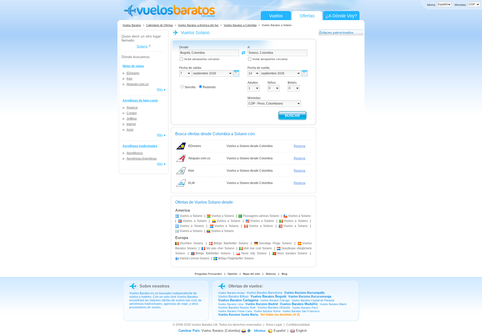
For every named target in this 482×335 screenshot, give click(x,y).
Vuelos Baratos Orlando (274, 307)
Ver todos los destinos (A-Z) (280, 314)
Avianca (132, 107)
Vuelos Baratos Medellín (299, 304)
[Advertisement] (338, 113)
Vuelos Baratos (132, 25)
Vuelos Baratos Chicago (275, 300)
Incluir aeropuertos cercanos (201, 59)
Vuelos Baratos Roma (267, 311)
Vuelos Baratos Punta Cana (235, 311)
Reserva (299, 146)
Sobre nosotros (154, 286)
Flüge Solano (275, 243)
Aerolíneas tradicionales (140, 146)
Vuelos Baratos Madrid (261, 304)
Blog (284, 273)
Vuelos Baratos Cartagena (238, 300)
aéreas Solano (261, 216)
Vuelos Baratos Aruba (231, 292)
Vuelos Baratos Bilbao (233, 296)
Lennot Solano (194, 258)
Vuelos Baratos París (305, 307)
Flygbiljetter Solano (236, 258)
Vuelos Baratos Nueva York (237, 307)
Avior (130, 129)
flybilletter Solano (231, 243)
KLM (191, 183)
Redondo (209, 87)
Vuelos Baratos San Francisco (301, 311)
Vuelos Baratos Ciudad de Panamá (313, 300)
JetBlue (132, 118)
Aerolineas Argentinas (142, 158)
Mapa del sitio (251, 273)
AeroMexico (135, 153)
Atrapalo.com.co (138, 84)
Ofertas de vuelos (245, 286)
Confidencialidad (298, 324)
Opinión (232, 273)
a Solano (191, 216)
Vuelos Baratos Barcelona (264, 293)
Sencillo (190, 87)
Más (160, 89)
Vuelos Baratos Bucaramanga (309, 296)
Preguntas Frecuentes (208, 273)
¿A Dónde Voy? (341, 15)
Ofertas (307, 15)
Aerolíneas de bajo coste (140, 100)
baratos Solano (292, 253)
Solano (142, 46)
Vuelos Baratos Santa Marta (238, 314)
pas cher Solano (220, 248)
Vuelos (276, 15)
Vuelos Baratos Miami (333, 304)
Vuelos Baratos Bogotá (268, 296)
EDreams (133, 73)
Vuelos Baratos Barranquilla (304, 293)
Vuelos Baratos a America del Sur (198, 25)
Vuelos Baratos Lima (230, 304)
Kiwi (129, 78)
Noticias (271, 273)
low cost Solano (258, 248)
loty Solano (253, 253)
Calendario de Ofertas (159, 25)
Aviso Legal (274, 324)
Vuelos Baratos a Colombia (240, 25)
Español (279, 330)
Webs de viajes (133, 66)
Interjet (131, 124)
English (301, 330)
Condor (132, 113)
